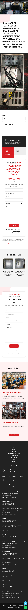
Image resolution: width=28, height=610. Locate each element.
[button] (25, 2)
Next (26, 81)
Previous (2, 81)
